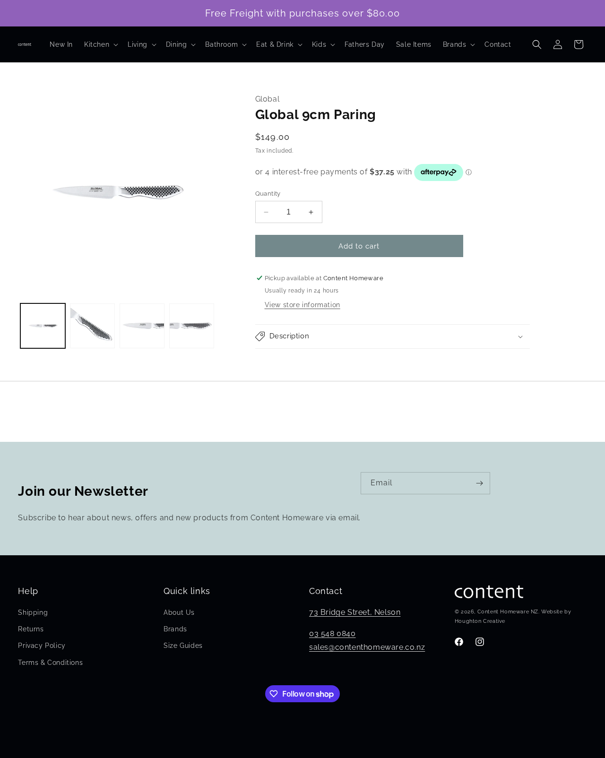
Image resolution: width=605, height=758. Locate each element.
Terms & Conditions (50, 662)
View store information (302, 305)
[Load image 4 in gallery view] (191, 325)
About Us (179, 612)
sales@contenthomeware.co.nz (367, 647)
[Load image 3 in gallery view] (142, 325)
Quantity (268, 193)
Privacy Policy (41, 646)
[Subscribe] (479, 483)
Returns (30, 629)
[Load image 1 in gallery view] (42, 325)
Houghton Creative (480, 621)
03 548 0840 (332, 633)
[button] (100, 44)
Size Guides (183, 646)
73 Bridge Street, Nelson (354, 612)
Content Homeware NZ (507, 612)
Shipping (33, 612)
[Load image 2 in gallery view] (92, 325)
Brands (175, 629)
